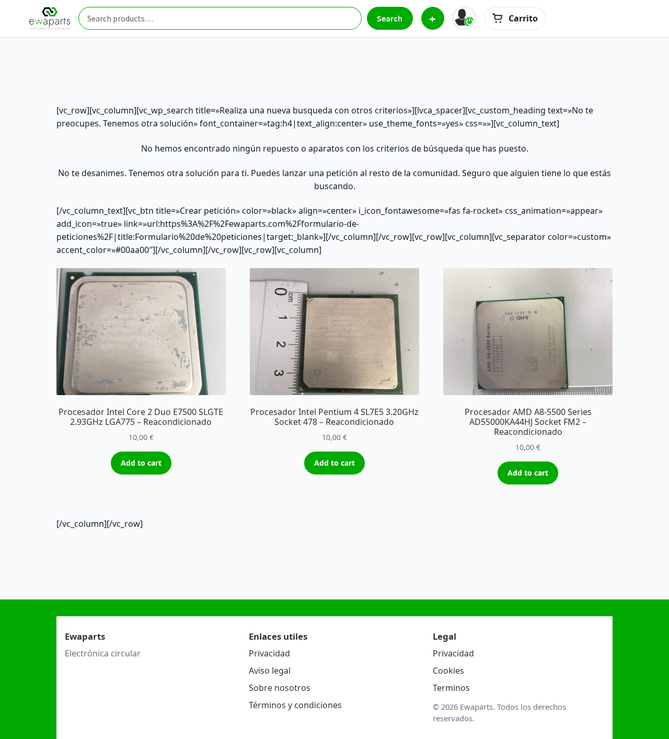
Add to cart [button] (141, 463)
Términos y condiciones (295, 705)
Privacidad (269, 653)
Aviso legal (270, 670)
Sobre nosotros (279, 688)
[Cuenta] (464, 17)
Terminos (451, 688)
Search (389, 18)
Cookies (448, 670)
